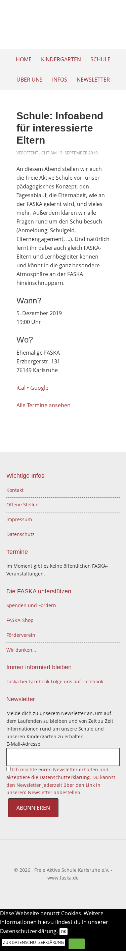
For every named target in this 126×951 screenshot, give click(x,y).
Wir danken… (21, 650)
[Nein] (77, 944)
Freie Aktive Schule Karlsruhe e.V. (63, 27)
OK (63, 931)
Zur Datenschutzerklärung (33, 942)
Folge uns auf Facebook (77, 681)
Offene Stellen (22, 504)
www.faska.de (63, 877)
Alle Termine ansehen (43, 405)
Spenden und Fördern (31, 605)
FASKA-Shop (20, 620)
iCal (21, 387)
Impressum (19, 519)
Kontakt (15, 490)
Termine (17, 551)
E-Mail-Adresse (23, 744)
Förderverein (20, 635)
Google (39, 387)
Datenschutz (20, 534)
